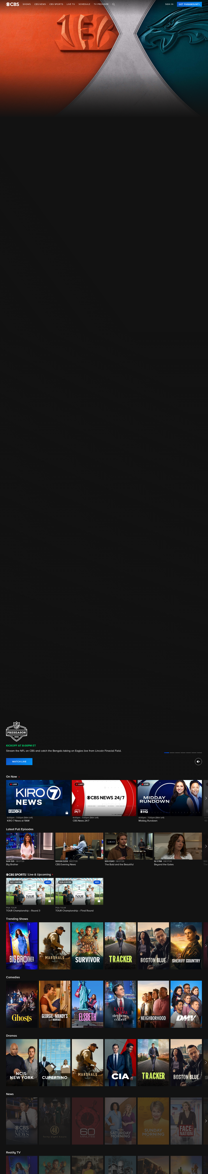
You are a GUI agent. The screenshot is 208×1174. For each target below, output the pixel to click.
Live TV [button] (71, 4)
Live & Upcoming (39, 874)
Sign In (169, 4)
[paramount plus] (12, 4)
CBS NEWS (40, 4)
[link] (189, 4)
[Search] (113, 4)
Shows (27, 4)
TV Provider (101, 4)
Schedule (84, 4)
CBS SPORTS (56, 4)
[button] (38, 803)
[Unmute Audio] (198, 761)
